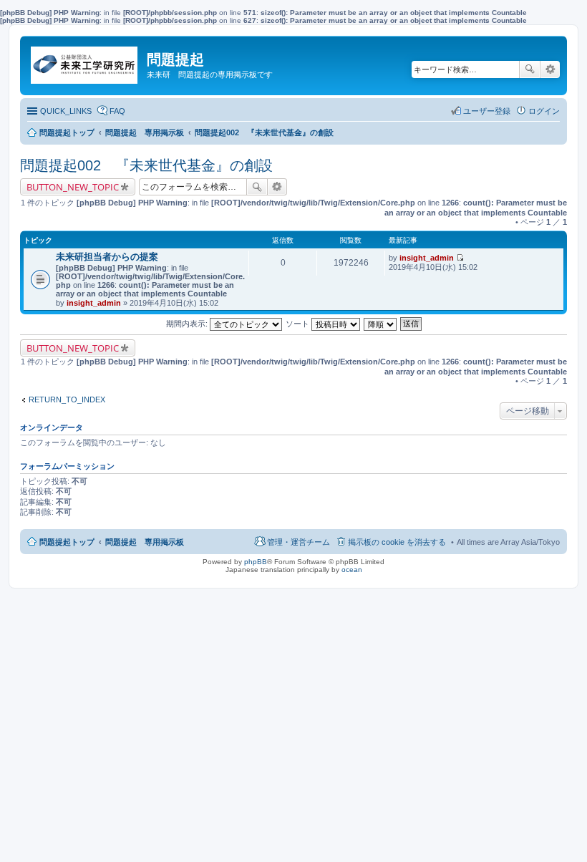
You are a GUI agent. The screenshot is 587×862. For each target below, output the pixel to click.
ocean (351, 569)
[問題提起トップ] (85, 61)
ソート (298, 323)
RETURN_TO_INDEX (67, 399)
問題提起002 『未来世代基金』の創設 (146, 165)
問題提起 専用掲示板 (144, 542)
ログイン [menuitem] (544, 111)
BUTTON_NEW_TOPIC (72, 186)
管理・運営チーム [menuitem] (298, 542)
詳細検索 (550, 69)
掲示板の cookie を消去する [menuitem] (397, 542)
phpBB (255, 562)
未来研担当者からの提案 (107, 256)
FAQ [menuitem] (117, 111)
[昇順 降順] (381, 323)
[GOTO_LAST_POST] (460, 257)
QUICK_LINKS (66, 111)
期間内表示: (188, 323)
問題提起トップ (66, 542)
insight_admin (94, 303)
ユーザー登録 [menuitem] (486, 111)
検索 (529, 69)
